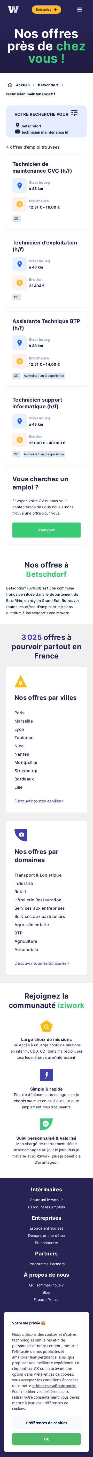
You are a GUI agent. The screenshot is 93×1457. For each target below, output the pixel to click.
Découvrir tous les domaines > (42, 963)
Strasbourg (25, 770)
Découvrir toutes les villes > (39, 801)
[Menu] (79, 9)
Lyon (19, 729)
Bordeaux (24, 778)
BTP (18, 932)
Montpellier (26, 762)
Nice (19, 745)
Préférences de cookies (46, 1422)
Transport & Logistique (37, 875)
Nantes (21, 754)
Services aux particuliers (39, 916)
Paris (19, 712)
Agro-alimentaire (31, 924)
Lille (18, 787)
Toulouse (24, 737)
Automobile (26, 949)
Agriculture (25, 941)
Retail (20, 891)
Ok (46, 1439)
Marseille (23, 721)
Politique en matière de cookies (54, 1386)
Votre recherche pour (41, 114)
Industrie (23, 883)
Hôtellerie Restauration (37, 899)
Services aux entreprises (39, 908)
